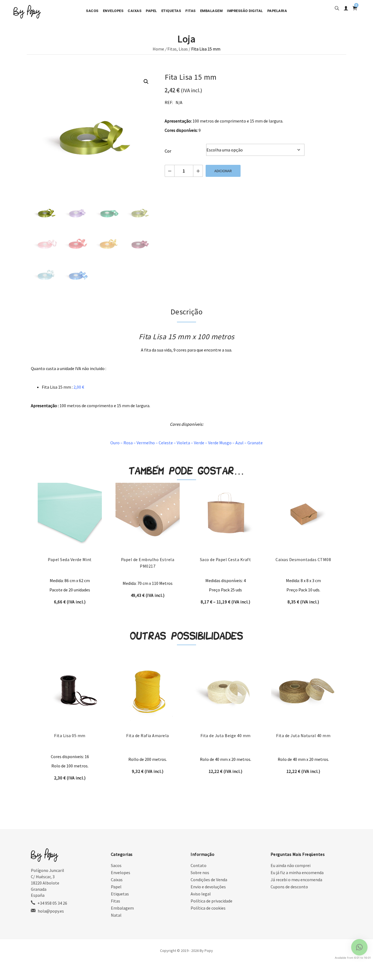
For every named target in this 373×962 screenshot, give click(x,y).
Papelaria (277, 11)
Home (158, 49)
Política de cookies (208, 908)
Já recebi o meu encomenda (296, 879)
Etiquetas (171, 11)
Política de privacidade (211, 901)
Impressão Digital (245, 11)
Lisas (183, 49)
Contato (198, 865)
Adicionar (223, 170)
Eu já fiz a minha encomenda (297, 872)
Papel (151, 11)
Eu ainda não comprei (290, 865)
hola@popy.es (51, 911)
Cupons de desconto (289, 886)
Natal (116, 915)
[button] (146, 82)
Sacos (92, 11)
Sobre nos (200, 872)
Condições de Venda (209, 879)
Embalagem (211, 11)
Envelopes (113, 11)
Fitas (190, 11)
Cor (168, 151)
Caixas (134, 11)
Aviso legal (201, 894)
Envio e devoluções (208, 886)
